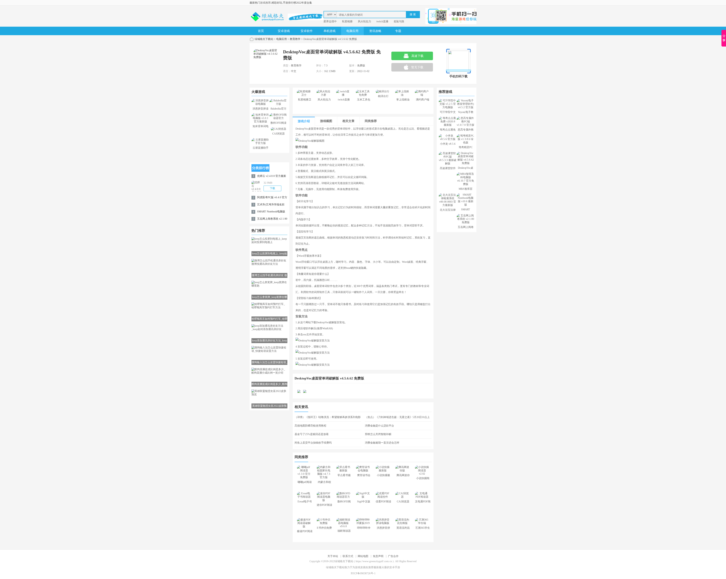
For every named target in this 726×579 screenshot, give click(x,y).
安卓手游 (394, 567)
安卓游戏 (284, 31)
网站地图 (363, 556)
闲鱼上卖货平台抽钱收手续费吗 (313, 442)
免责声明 (378, 556)
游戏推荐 (265, 2)
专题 (398, 31)
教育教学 (295, 39)
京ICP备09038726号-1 (363, 573)
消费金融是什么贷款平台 (379, 425)
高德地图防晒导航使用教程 (310, 425)
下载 (272, 188)
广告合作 (393, 556)
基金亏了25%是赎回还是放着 (312, 434)
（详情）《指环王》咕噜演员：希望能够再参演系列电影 (328, 417)
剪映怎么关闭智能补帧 (378, 434)
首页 (261, 31)
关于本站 (332, 556)
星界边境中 (330, 21)
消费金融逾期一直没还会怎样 (382, 442)
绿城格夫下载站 (264, 39)
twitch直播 (382, 21)
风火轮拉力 (364, 21)
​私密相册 (347, 21)
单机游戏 (329, 31)
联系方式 (348, 556)
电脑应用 (352, 31)
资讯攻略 (375, 31)
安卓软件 (307, 31)
